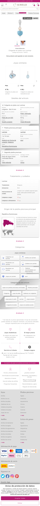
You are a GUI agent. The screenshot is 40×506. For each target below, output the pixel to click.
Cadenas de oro (5, 404)
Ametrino (23, 437)
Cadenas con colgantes (29, 293)
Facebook (7, 476)
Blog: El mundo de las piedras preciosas (29, 380)
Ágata (22, 396)
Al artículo (19, 170)
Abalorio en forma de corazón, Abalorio (9, 141)
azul (21, 140)
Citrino (22, 404)
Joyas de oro (5, 413)
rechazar (9, 491)
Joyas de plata (16, 293)
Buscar (37, 8)
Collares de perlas (6, 407)
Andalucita (23, 440)
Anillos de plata (5, 401)
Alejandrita (23, 428)
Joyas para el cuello (10, 299)
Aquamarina (24, 401)
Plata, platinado (25, 114)
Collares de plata (6, 410)
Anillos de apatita (6, 437)
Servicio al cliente (10, 350)
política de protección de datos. (19, 494)
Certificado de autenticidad (10, 376)
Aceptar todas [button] (20, 498)
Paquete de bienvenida (29, 387)
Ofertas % (10, 13)
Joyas (3, 13)
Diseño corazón (7, 122)
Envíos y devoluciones (10, 373)
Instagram (12, 476)
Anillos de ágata (6, 426)
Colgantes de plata (12, 305)
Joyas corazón (31, 299)
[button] (2, 5)
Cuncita (22, 410)
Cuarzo (22, 407)
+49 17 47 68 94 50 (9, 353)
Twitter (3, 476)
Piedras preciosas (33, 288)
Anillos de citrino (6, 440)
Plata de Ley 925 (7, 118)
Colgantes (6, 293)
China (22, 163)
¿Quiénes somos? (29, 373)
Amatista (23, 399)
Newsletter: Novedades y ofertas (29, 376)
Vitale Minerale (25, 122)
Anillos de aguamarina (8, 428)
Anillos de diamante (7, 423)
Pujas (21, 13)
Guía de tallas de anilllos (10, 381)
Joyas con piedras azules (27, 305)
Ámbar (22, 434)
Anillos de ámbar (6, 434)
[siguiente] (36, 81)
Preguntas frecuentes (10, 384)
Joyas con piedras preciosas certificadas (13, 288)
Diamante (23, 413)
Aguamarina (24, 426)
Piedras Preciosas (33, 13)
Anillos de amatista (7, 431)
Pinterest (17, 476)
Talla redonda (6, 163)
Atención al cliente (10, 378)
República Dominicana (9, 146)
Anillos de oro (5, 399)
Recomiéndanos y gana (30, 384)
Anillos (3, 396)
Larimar (4, 132)
